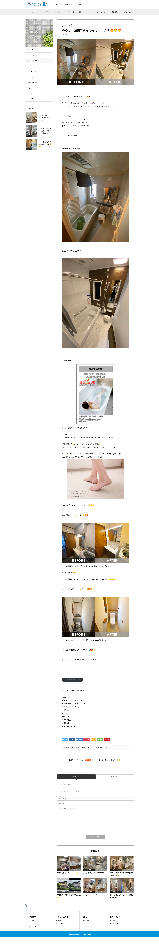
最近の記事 (32, 109)
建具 (29, 88)
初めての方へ (32, 920)
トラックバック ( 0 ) (114, 776)
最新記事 (30, 50)
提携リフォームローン (89, 920)
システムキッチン (33, 55)
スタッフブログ (32, 60)
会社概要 (31, 923)
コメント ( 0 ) (76, 776)
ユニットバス (32, 77)
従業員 (30, 93)
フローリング (32, 71)
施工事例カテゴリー (61, 920)
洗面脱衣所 (31, 99)
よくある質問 (114, 923)
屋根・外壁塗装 (32, 82)
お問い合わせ (114, 920)
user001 (71, 747)
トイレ (30, 66)
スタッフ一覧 (32, 926)
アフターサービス (88, 923)
